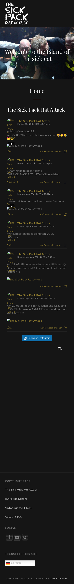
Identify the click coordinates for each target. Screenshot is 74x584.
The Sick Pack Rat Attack (36, 109)
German (15, 562)
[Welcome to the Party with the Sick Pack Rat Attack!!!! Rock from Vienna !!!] (37, 372)
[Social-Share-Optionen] (65, 151)
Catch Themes (58, 578)
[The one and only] (37, 429)
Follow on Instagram (39, 338)
